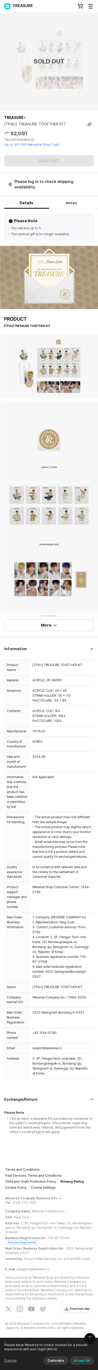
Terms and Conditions (22, 1169)
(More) (52, 1349)
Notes (71, 203)
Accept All (82, 1360)
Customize (56, 1360)
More (46, 625)
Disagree (10, 1360)
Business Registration (22, 1242)
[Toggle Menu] (90, 6)
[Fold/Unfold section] (49, 649)
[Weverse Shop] (7, 6)
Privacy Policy (72, 1181)
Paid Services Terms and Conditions (33, 1175)
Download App (79, 1308)
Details (26, 203)
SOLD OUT (49, 160)
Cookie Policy (16, 1187)
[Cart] (80, 6)
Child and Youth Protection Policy (30, 1181)
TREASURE (14, 118)
